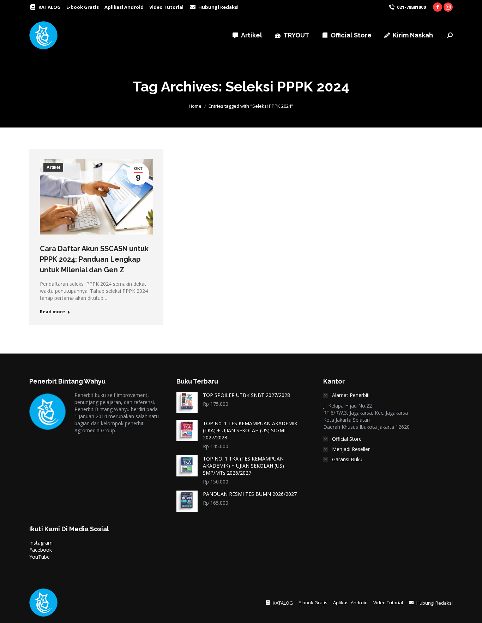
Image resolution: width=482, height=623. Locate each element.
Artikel (53, 167)
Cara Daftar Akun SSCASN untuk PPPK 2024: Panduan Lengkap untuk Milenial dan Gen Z (94, 259)
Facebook (40, 549)
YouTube (39, 556)
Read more (52, 312)
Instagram (41, 542)
